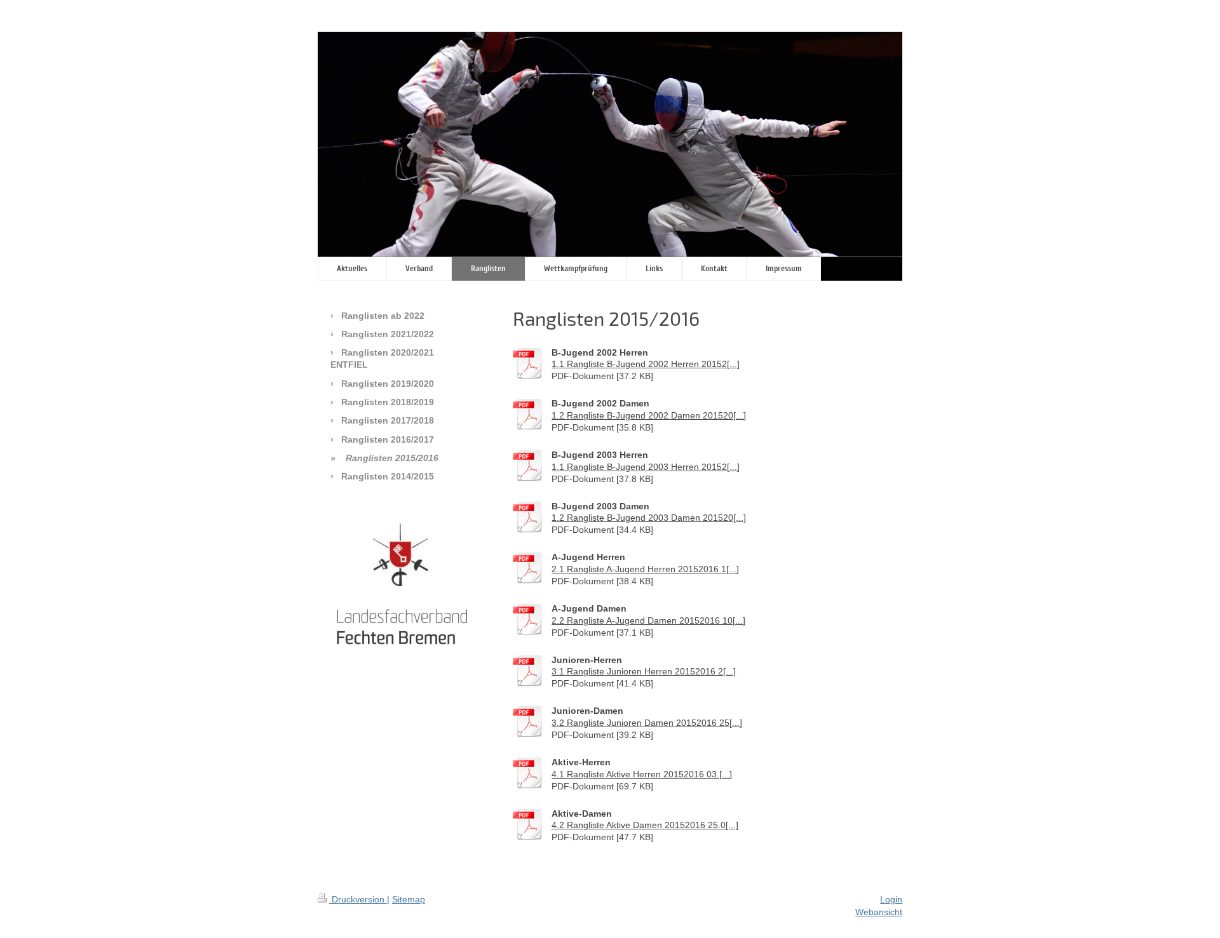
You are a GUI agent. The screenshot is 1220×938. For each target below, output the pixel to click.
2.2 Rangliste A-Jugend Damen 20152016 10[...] (648, 620)
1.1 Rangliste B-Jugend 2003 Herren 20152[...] (646, 467)
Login (891, 899)
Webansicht (878, 912)
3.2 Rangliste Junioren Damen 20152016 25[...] (647, 723)
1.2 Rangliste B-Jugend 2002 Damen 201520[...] (649, 415)
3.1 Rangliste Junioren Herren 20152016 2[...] (644, 671)
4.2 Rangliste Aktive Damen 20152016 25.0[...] (645, 825)
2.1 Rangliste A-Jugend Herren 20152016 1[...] (645, 569)
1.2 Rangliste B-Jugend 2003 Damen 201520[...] (649, 518)
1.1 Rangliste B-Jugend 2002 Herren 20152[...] (646, 364)
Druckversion (358, 899)
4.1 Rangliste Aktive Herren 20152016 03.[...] (642, 774)
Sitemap (408, 899)
